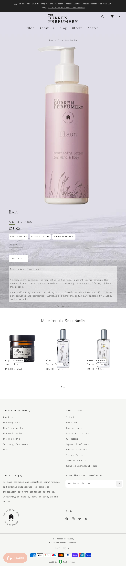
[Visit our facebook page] (66, 519)
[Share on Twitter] (63, 306)
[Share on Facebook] (57, 306)
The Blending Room (14, 428)
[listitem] (63, 6)
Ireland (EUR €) (59, 548)
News (5, 450)
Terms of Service (75, 461)
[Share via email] (68, 306)
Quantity (13, 244)
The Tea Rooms (11, 439)
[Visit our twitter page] (79, 519)
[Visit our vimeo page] (86, 519)
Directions (71, 423)
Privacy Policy (74, 455)
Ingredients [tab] (34, 269)
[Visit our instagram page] (73, 519)
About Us (47, 28)
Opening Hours (73, 428)
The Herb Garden (12, 434)
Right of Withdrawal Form (81, 466)
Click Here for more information (66, 8)
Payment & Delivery (77, 444)
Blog (63, 28)
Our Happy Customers (15, 444)
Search (93, 28)
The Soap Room (11, 423)
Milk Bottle (69, 562)
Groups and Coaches (77, 434)
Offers (77, 28)
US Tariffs (71, 439)
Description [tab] (17, 269)
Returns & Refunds (76, 450)
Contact (69, 417)
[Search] (102, 16)
